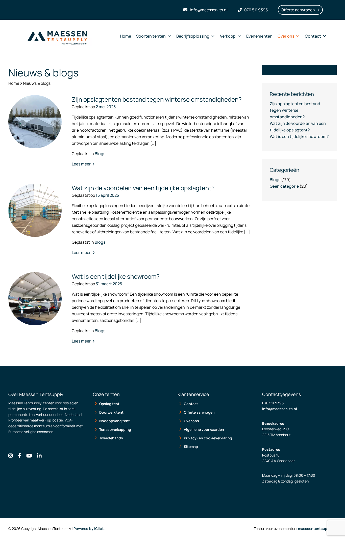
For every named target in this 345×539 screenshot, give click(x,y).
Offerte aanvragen (199, 412)
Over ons (286, 36)
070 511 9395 (273, 403)
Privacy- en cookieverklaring (208, 438)
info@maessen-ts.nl (279, 408)
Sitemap (191, 446)
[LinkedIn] (39, 455)
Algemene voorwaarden (204, 429)
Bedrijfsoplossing (192, 36)
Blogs (100, 153)
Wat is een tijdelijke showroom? (299, 136)
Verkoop (228, 36)
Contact (313, 36)
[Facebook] (19, 455)
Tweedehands (111, 438)
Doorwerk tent (111, 412)
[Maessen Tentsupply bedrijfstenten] (57, 36)
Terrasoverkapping (115, 429)
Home (125, 36)
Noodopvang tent (114, 420)
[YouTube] (29, 455)
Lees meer (81, 164)
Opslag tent (109, 403)
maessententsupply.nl (317, 528)
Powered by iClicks (89, 528)
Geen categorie (284, 186)
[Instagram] (10, 455)
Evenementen (259, 36)
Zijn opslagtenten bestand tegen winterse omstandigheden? (295, 110)
